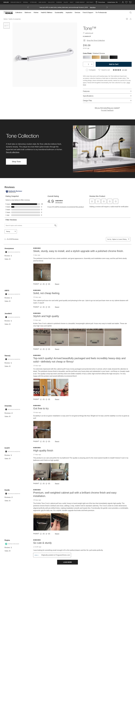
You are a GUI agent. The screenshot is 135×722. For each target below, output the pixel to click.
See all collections (12, 152)
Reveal (25, 2)
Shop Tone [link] (16, 161)
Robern (59, 2)
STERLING (33, 2)
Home (5, 19)
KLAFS (66, 2)
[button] (7, 25)
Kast (72, 2)
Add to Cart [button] (113, 64)
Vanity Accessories (15, 19)
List (88, 48)
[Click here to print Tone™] (127, 19)
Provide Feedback (107, 110)
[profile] (123, 2)
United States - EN (112, 2)
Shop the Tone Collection (96, 40)
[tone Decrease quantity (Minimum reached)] (85, 64)
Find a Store (101, 2)
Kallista (51, 2)
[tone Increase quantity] (92, 64)
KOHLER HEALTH (16, 2)
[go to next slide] (107, 7)
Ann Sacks (42, 2)
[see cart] (130, 2)
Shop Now (92, 7)
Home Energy (80, 2)
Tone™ (24, 19)
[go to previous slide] (28, 7)
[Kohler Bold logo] (8, 12)
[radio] (87, 57)
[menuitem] (19, 12)
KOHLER (6, 2)
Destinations (91, 2)
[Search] (130, 12)
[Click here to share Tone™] (130, 19)
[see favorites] (126, 2)
